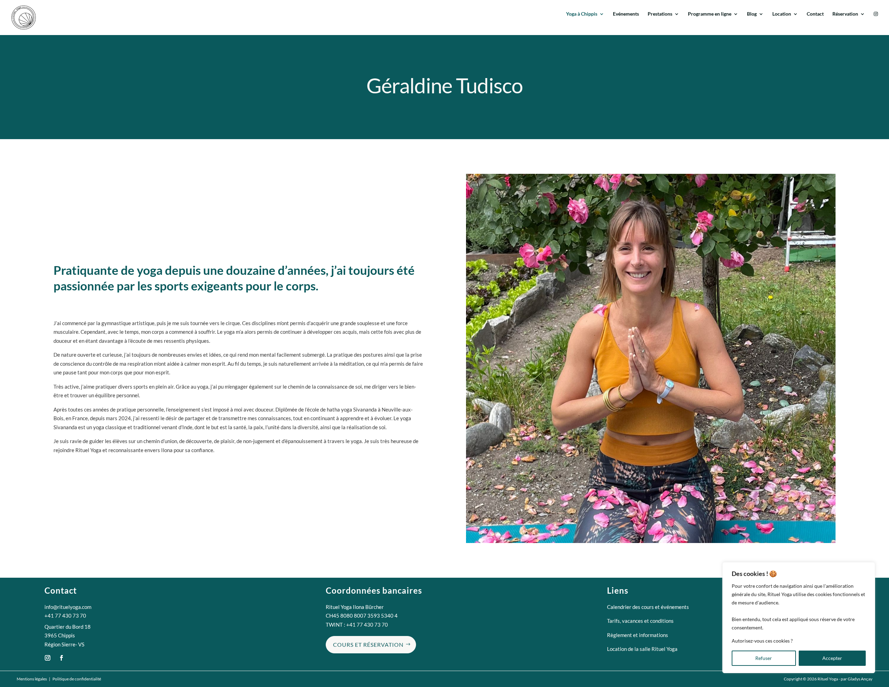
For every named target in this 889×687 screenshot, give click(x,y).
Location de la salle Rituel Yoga (642, 649)
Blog (752, 14)
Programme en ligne (709, 14)
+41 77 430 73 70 (65, 615)
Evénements (626, 14)
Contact (815, 14)
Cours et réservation (368, 644)
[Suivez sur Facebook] (61, 657)
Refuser (763, 658)
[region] (798, 617)
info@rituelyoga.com (67, 607)
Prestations (660, 14)
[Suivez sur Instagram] (47, 657)
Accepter (832, 658)
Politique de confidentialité (76, 678)
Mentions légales (32, 678)
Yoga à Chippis (581, 14)
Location (781, 14)
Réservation (845, 14)
